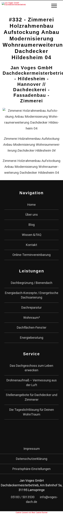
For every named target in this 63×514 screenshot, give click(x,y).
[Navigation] (56, 6)
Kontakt (31, 245)
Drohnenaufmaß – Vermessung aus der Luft (31, 382)
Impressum (31, 448)
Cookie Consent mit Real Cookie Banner (32, 512)
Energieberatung (31, 337)
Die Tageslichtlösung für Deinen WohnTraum (31, 412)
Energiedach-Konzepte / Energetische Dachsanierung (31, 295)
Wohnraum (31, 317)
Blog (32, 224)
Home (31, 204)
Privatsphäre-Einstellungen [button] (31, 469)
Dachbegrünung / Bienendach (31, 283)
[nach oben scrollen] (55, 508)
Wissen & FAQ (31, 235)
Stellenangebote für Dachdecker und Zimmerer (31, 397)
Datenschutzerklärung (31, 459)
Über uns (31, 214)
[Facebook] (18, 432)
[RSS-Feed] (44, 432)
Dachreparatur (31, 307)
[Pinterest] (35, 432)
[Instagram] (27, 432)
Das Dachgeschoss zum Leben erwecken (31, 368)
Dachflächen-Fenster (31, 327)
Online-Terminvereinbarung (31, 255)
